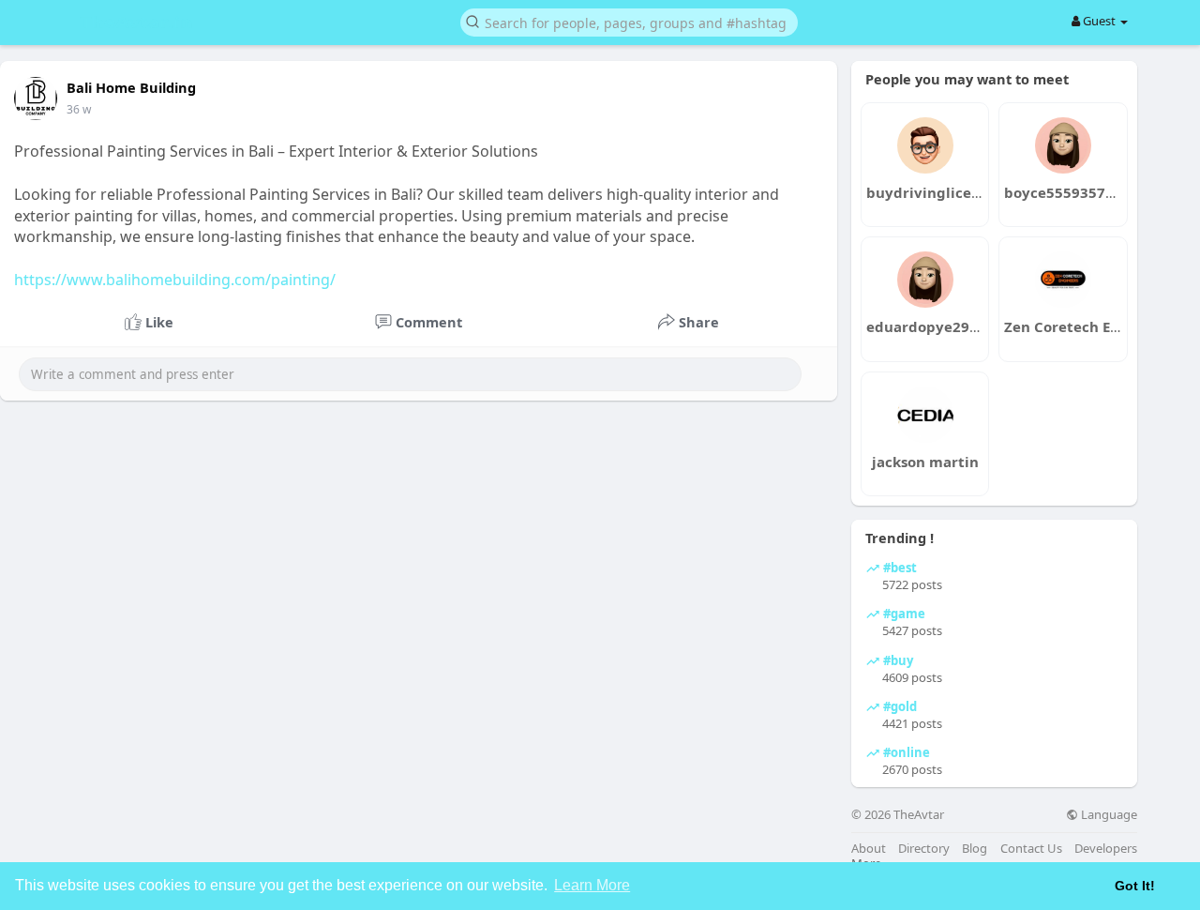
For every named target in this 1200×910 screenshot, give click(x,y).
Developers (1105, 848)
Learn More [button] (592, 885)
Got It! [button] (1135, 885)
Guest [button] (1099, 20)
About (868, 848)
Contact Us (1031, 848)
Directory (924, 848)
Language (1107, 815)
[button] (629, 21)
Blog (974, 848)
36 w (79, 109)
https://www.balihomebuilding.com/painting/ (175, 279)
